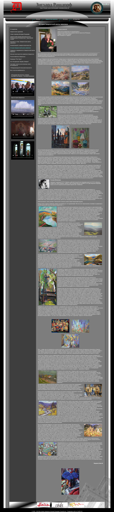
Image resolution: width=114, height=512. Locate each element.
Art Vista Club (76, 19)
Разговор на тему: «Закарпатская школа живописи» (20, 42)
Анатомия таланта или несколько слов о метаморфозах (20, 65)
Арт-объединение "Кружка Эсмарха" (19, 61)
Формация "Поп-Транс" (16, 59)
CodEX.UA (79, 511)
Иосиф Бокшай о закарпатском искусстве (20, 45)
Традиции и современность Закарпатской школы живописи (22, 51)
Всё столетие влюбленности (17, 70)
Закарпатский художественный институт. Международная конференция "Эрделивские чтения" (21, 38)
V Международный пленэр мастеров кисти (21, 67)
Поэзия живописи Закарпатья (17, 56)
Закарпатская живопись (52, 19)
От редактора (13, 29)
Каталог (38, 19)
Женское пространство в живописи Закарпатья (22, 54)
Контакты (65, 19)
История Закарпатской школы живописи (20, 48)
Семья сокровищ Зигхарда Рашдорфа (19, 34)
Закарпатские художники (16, 31)
